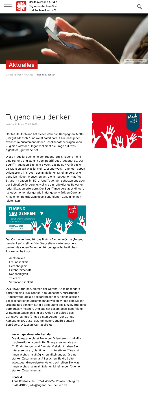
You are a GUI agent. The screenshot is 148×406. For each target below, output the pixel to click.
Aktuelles (28, 74)
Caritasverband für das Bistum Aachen (36, 239)
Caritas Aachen (13, 74)
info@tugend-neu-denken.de (48, 385)
